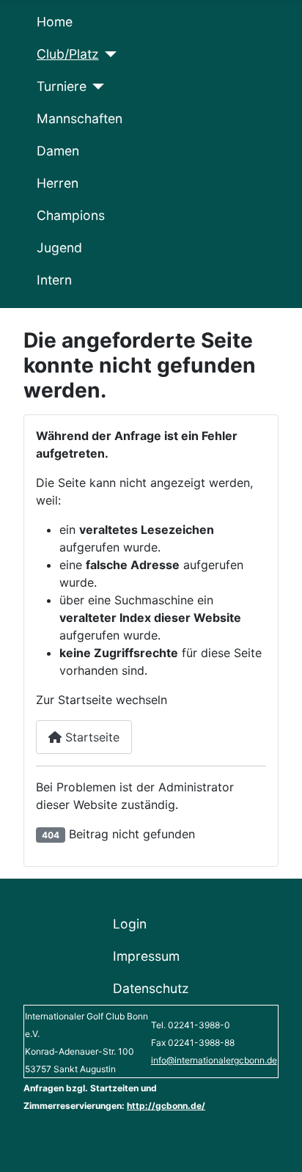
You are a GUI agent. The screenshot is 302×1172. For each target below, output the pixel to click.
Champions (71, 215)
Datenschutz (151, 988)
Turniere (61, 86)
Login (130, 923)
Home (55, 21)
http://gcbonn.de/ (166, 1105)
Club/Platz (68, 54)
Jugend (59, 247)
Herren (57, 183)
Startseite (90, 737)
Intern (54, 279)
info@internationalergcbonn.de (214, 1060)
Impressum (146, 956)
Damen (58, 150)
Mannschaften (79, 118)
